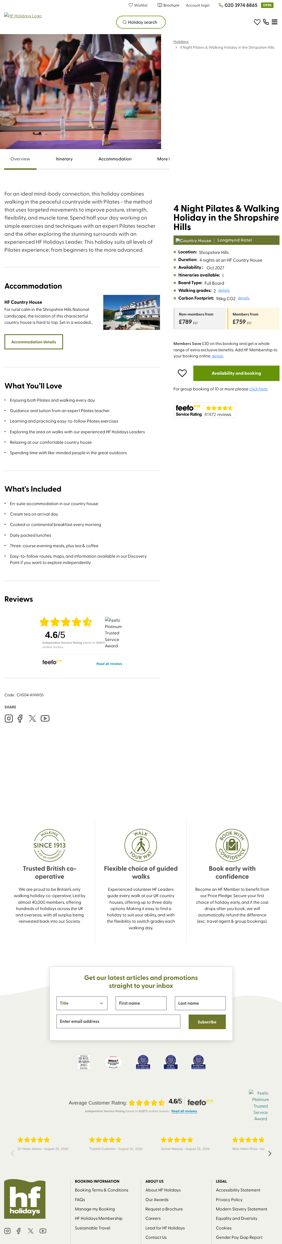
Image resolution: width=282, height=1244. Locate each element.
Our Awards (157, 1199)
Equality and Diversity (236, 1218)
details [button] (224, 290)
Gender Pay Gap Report (239, 1237)
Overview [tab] (20, 159)
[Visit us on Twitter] (32, 718)
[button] (141, 5)
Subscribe (207, 1022)
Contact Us (156, 1237)
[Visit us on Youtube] (45, 718)
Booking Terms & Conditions (101, 1190)
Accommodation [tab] (115, 159)
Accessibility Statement (238, 1190)
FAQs (80, 1199)
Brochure (171, 5)
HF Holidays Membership (99, 1218)
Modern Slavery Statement (241, 1209)
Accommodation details (33, 342)
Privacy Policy (229, 1199)
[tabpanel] (82, 434)
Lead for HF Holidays (165, 1228)
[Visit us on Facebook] (19, 718)
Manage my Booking (95, 1209)
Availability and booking (236, 373)
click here (258, 388)
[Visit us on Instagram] (8, 718)
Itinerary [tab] (64, 159)
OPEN (267, 5)
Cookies (224, 1228)
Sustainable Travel (92, 1228)
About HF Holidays (163, 1190)
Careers (153, 1218)
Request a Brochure (164, 1209)
